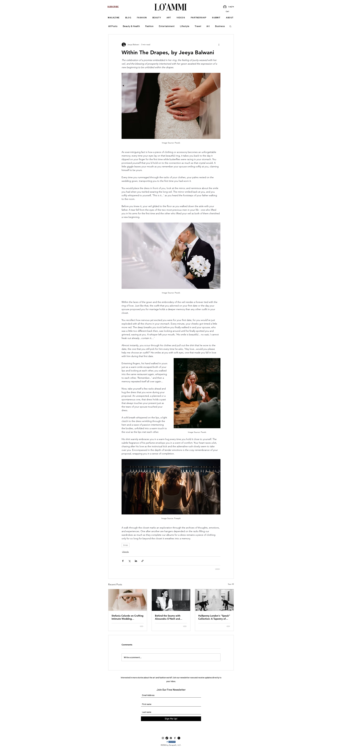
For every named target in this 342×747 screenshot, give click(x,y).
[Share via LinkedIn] (136, 561)
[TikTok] (167, 738)
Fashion (149, 26)
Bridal (125, 545)
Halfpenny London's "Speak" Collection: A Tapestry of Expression (214, 617)
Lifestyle (184, 26)
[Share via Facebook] (123, 561)
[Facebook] (175, 738)
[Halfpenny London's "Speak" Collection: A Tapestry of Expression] (214, 600)
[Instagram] (163, 738)
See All (231, 584)
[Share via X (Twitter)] (129, 561)
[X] (179, 738)
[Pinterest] (171, 738)
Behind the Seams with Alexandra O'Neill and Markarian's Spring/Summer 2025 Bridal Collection (170, 617)
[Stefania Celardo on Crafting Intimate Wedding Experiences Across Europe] (127, 600)
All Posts (112, 26)
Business (220, 26)
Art (208, 26)
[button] (230, 11)
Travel (198, 26)
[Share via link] (142, 561)
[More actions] (218, 44)
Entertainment (167, 26)
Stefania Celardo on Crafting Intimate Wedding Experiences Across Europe (127, 617)
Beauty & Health (131, 26)
